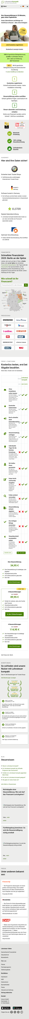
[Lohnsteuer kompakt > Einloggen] (27, 6)
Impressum (4, 977)
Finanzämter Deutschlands (8, 265)
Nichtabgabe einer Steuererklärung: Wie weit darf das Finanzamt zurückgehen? (14, 792)
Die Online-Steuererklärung (10, 3)
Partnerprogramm (6, 967)
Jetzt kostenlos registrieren (14, 45)
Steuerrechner (5, 955)
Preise (3, 987)
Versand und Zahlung (7, 990)
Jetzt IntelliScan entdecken (15, 72)
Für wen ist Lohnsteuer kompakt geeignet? (13, 777)
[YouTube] (21, 1012)
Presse (3, 964)
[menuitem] (22, 6)
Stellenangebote (5, 969)
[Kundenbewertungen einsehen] (7, 125)
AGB (2, 979)
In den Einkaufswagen (14, 582)
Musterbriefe (4, 957)
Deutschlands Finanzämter (8, 952)
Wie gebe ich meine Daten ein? (10, 780)
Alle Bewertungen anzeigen (8, 678)
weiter (4, 820)
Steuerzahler (4, 267)
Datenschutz (4, 982)
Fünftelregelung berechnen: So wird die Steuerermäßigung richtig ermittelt (14, 830)
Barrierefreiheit (5, 984)
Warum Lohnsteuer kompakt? (10, 766)
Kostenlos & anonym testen (14, 49)
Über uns (3, 961)
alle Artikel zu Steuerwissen (8, 784)
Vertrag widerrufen (6, 992)
